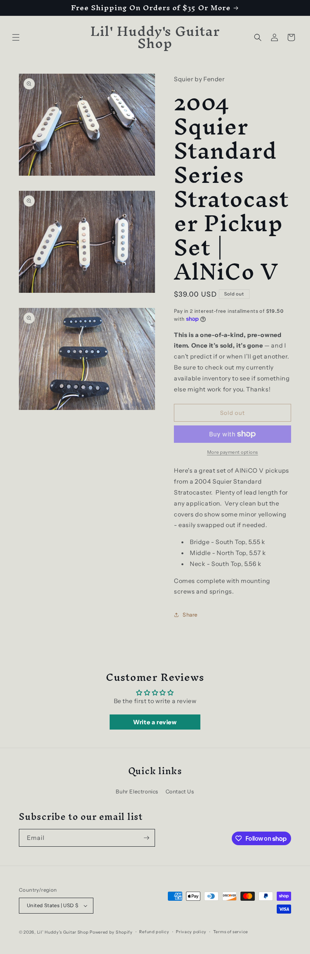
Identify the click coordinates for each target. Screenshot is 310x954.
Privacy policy (191, 931)
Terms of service (230, 931)
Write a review (155, 722)
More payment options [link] (232, 452)
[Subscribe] (146, 838)
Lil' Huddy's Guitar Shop (63, 932)
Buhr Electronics (137, 791)
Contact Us (180, 791)
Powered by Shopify (111, 932)
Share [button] (190, 614)
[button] (16, 37)
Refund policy (154, 931)
